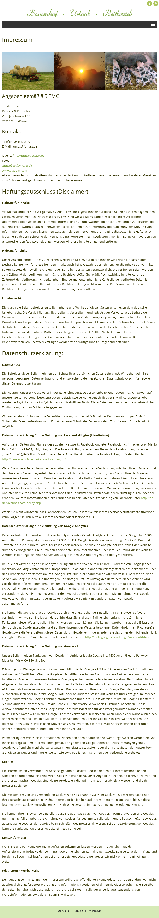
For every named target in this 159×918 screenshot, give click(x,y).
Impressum (94, 910)
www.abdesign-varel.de (17, 165)
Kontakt (78, 910)
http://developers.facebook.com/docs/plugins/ (34, 459)
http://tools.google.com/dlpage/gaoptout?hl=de (117, 637)
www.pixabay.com (14, 170)
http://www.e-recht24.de (28, 155)
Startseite (63, 910)
